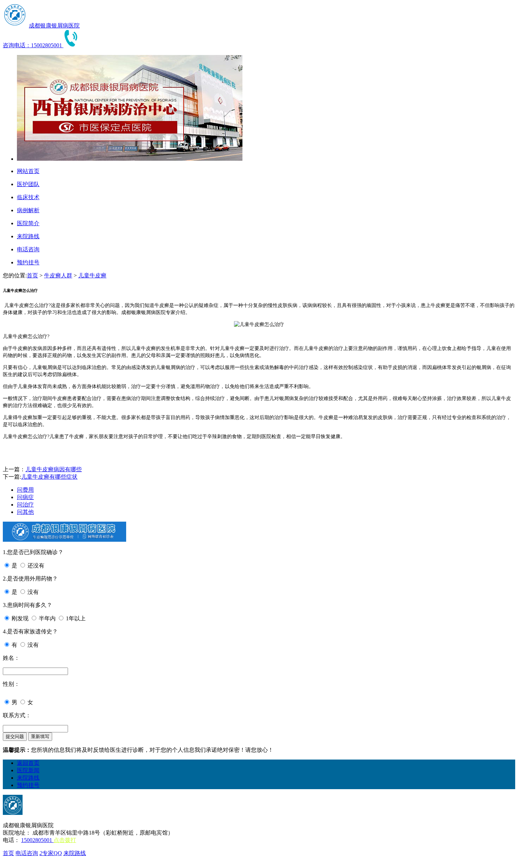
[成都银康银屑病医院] (15, 26)
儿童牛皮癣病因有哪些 (53, 469)
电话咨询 (27, 853)
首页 (32, 275)
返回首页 (28, 763)
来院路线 (28, 778)
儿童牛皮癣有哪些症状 (49, 477)
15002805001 (37, 840)
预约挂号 (28, 785)
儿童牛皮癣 (92, 275)
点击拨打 (65, 840)
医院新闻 (28, 770)
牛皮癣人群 (58, 275)
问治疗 (25, 505)
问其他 (25, 512)
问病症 (25, 497)
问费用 (25, 490)
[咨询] (259, 324)
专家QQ (50, 853)
